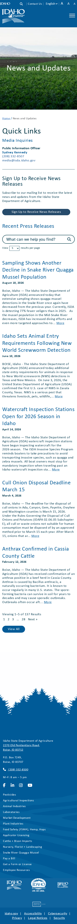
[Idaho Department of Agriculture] (14, 885)
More (60, 323)
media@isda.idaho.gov (18, 160)
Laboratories (11, 812)
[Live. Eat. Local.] (38, 885)
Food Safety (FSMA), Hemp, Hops (24, 829)
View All (13, 629)
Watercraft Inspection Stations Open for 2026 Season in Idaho (38, 417)
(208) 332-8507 (13, 156)
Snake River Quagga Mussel (21, 852)
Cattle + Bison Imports (17, 841)
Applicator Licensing (16, 835)
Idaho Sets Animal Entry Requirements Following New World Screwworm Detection (37, 343)
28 (23, 619)
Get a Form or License (17, 864)
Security (59, 918)
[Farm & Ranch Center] (62, 885)
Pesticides (9, 794)
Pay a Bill (9, 858)
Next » (33, 619)
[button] (23, 4)
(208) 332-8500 (18, 769)
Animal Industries (14, 806)
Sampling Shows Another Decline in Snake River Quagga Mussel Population (38, 270)
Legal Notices (37, 918)
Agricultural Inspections (18, 800)
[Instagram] (22, 786)
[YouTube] (31, 786)
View (5, 248)
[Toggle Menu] (72, 15)
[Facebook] (5, 786)
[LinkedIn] (13, 786)
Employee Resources (16, 870)
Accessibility (33, 913)
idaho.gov (11, 913)
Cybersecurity (57, 913)
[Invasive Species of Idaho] (38, 904)
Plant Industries (13, 823)
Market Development (16, 817)
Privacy (17, 918)
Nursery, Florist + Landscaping (22, 846)
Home (6, 118)
